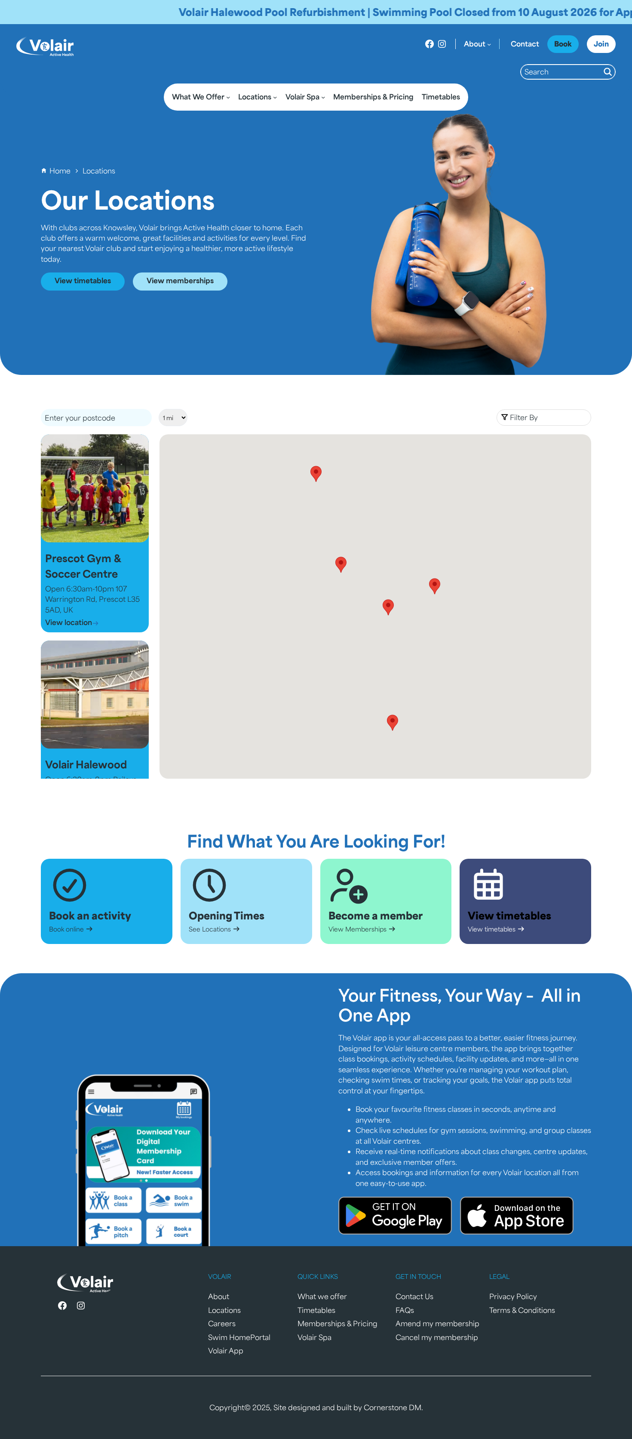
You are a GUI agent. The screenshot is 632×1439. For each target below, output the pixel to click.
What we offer (322, 1296)
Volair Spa (314, 1337)
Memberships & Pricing (337, 1323)
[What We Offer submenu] (228, 97)
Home (60, 170)
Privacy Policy (513, 1296)
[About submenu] (489, 44)
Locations (224, 1310)
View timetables (83, 280)
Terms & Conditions (522, 1310)
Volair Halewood (86, 764)
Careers (222, 1323)
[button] (544, 417)
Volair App (225, 1350)
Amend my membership (437, 1323)
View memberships (180, 280)
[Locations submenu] (275, 97)
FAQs (405, 1310)
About (218, 1296)
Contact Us (414, 1296)
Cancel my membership (437, 1337)
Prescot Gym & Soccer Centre (83, 565)
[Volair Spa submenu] (323, 97)
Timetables (316, 1310)
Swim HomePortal (239, 1337)
